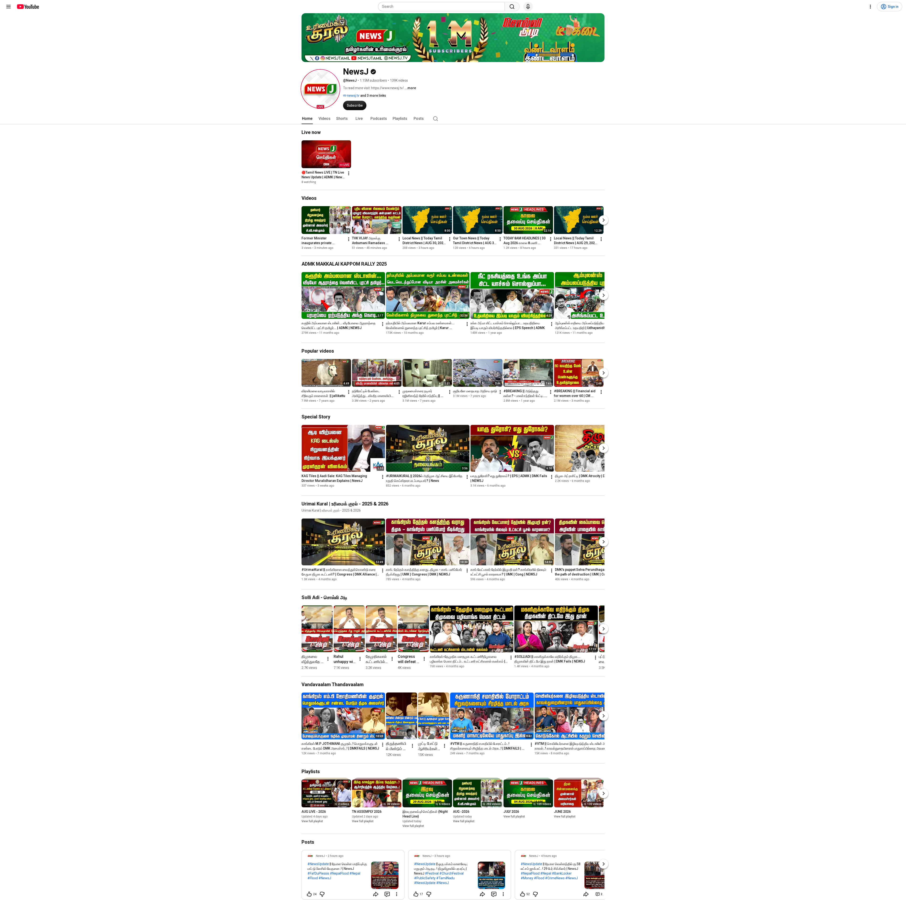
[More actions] (348, 173)
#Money (527, 878)
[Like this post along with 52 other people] (522, 894)
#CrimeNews (555, 878)
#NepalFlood (339, 873)
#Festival (432, 873)
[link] (352, 876)
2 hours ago (335, 856)
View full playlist (312, 821)
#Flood (312, 878)
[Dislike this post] (322, 894)
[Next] (603, 220)
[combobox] (442, 6)
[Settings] (870, 6)
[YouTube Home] (27, 6)
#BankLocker (562, 873)
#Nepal (354, 873)
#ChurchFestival (451, 873)
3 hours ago (442, 856)
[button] (320, 89)
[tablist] (453, 118)
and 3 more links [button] (373, 95)
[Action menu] (396, 894)
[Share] (376, 894)
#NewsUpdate (318, 864)
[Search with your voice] (528, 6)
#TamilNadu (445, 878)
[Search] (512, 6)
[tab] (307, 118)
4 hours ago (549, 856)
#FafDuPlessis (318, 873)
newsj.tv (352, 95)
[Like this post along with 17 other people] (416, 894)
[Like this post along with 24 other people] (309, 894)
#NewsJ (325, 878)
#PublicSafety (425, 878)
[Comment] (387, 894)
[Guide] (8, 6)
